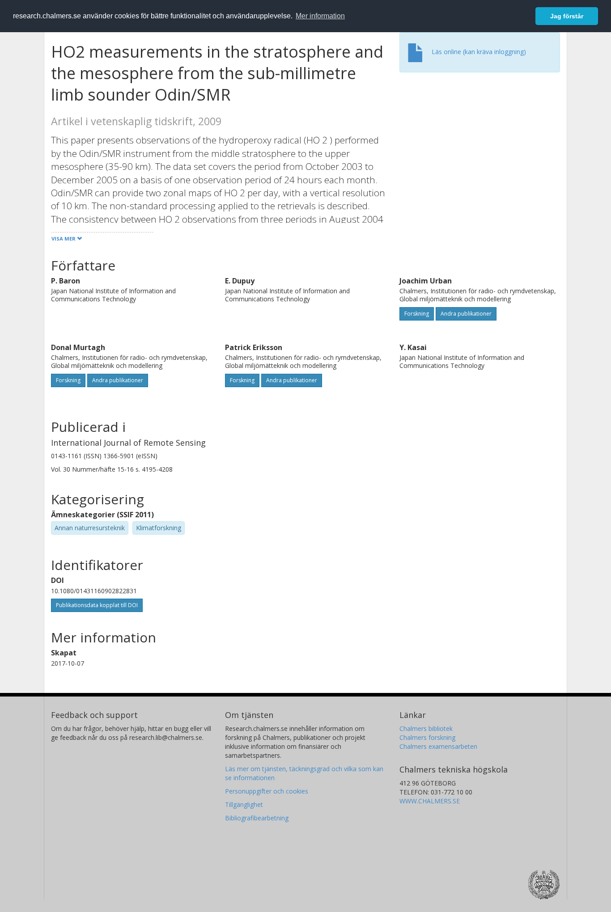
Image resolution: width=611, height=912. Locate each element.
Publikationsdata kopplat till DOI (97, 605)
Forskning (416, 313)
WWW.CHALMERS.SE (429, 801)
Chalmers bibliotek (426, 728)
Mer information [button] (320, 16)
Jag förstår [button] (566, 16)
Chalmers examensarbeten (438, 746)
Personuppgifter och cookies (266, 791)
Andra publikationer (466, 313)
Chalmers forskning (427, 737)
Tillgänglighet (244, 804)
